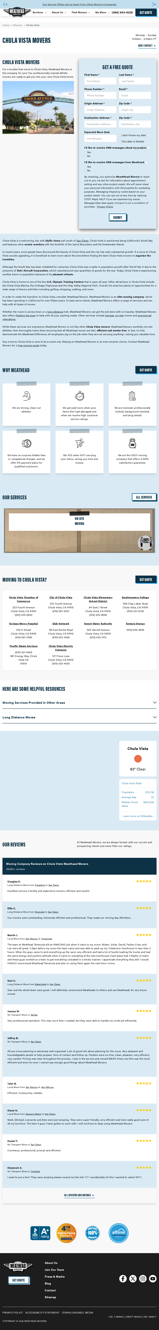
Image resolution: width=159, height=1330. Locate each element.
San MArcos (47, 1087)
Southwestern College (135, 597)
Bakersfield (40, 984)
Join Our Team (54, 1270)
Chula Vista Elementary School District (98, 599)
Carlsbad (35, 1171)
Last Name (125, 74)
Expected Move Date (97, 132)
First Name (91, 74)
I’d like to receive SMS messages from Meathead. (114, 162)
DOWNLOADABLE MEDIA (77, 1312)
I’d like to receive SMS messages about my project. (115, 147)
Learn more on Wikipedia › (138, 816)
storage (109, 315)
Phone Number (93, 89)
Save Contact (147, 45)
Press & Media (55, 1276)
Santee (34, 1014)
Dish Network (60, 623)
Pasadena (40, 885)
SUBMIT (117, 217)
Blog (48, 1283)
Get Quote (146, 12)
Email (122, 89)
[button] (154, 4)
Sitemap (50, 1297)
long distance (55, 311)
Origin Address (93, 103)
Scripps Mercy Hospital (23, 623)
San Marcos (32, 938)
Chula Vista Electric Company (61, 648)
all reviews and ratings (79, 1195)
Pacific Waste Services (23, 646)
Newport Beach (33, 1113)
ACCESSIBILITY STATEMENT (42, 1312)
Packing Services (26, 315)
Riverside (39, 911)
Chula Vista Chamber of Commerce (23, 599)
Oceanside (46, 938)
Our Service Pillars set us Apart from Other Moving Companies (79, 4)
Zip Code (124, 103)
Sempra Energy (135, 623)
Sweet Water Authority (98, 623)
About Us (51, 1263)
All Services (144, 497)
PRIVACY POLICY (12, 1312)
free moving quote (28, 345)
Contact (50, 1290)
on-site (119, 315)
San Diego (83, 240)
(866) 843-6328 (122, 12)
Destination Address (96, 117)
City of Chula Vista (61, 597)
